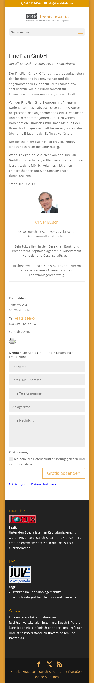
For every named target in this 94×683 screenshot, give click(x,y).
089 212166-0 (32, 3)
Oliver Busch (23, 64)
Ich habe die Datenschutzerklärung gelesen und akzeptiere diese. (47, 461)
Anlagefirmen (66, 64)
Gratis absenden (63, 473)
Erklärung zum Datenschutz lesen (33, 484)
